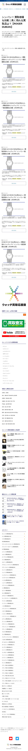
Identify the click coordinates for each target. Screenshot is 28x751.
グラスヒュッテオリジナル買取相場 (10, 564)
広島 (6, 415)
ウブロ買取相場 (6, 538)
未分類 (4, 711)
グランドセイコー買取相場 (8, 567)
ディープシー (5, 358)
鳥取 (12, 415)
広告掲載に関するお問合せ (6, 729)
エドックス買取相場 (7, 551)
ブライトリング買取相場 (8, 624)
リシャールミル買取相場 (8, 655)
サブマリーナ (5, 348)
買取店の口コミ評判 (7, 704)
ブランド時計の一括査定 (7, 673)
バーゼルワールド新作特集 (8, 709)
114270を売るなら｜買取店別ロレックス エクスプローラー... (16, 457)
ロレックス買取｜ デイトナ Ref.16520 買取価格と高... (16, 474)
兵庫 (12, 412)
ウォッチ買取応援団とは (10, 728)
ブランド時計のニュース (8, 683)
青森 (6, 395)
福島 (16, 395)
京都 (8, 412)
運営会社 (21, 729)
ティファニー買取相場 (7, 603)
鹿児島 (11, 423)
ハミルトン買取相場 (7, 613)
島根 (14, 415)
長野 (9, 404)
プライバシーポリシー (20, 728)
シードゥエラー (6, 356)
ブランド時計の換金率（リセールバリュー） (11, 680)
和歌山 (16, 412)
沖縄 (14, 423)
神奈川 (9, 401)
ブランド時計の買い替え (8, 675)
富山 (6, 406)
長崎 (10, 421)
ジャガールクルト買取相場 (8, 577)
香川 (6, 418)
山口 (10, 415)
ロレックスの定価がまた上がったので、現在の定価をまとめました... (15, 486)
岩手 (8, 395)
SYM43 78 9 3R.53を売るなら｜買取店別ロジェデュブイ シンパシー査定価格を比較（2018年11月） (14, 59)
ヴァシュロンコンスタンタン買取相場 (11, 544)
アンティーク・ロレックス (8, 380)
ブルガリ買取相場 (7, 631)
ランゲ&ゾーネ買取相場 (8, 652)
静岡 (6, 409)
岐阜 (8, 409)
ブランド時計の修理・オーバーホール (10, 698)
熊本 (6, 423)
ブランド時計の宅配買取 (7, 670)
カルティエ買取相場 (7, 562)
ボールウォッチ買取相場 (8, 644)
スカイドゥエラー (6, 373)
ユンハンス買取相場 (7, 649)
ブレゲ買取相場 (6, 634)
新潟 (11, 404)
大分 (12, 421)
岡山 (8, 415)
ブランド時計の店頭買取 (7, 665)
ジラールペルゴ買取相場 (8, 585)
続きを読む (14, 91)
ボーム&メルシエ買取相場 (8, 642)
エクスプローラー (6, 351)
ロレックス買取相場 (7, 533)
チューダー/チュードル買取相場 (9, 598)
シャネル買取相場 (7, 580)
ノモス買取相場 (6, 606)
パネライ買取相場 (7, 611)
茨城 (6, 398)
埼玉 (12, 401)
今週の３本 (5, 696)
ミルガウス (5, 361)
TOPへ (2, 728)
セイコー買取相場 (6, 590)
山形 (14, 395)
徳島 (10, 418)
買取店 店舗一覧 (6, 716)
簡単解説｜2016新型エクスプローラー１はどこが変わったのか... (15, 446)
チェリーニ (5, 378)
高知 (12, 418)
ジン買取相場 (6, 587)
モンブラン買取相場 (7, 647)
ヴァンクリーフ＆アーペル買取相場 (10, 546)
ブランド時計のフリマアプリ (8, 678)
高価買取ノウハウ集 (7, 688)
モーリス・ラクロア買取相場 (8, 714)
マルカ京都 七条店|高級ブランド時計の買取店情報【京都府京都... (16, 469)
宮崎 (9, 423)
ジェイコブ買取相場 (7, 572)
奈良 (14, 412)
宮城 (10, 395)
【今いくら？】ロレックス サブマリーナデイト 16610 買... (15, 463)
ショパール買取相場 (7, 582)
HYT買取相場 (5, 549)
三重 (12, 409)
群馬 (11, 398)
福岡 (6, 421)
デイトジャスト (6, 363)
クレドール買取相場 (7, 569)
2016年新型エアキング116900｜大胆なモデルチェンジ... (15, 480)
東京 (6, 401)
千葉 (14, 401)
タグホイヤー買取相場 (7, 595)
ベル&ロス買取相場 (7, 639)
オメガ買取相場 (6, 536)
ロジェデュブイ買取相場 (8, 660)
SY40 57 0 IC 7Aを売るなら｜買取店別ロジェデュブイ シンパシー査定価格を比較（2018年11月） (14, 244)
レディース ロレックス (7, 383)
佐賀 (8, 421)
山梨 (6, 404)
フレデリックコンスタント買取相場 (10, 636)
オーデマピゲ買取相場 (7, 557)
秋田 (12, 395)
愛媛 (8, 418)
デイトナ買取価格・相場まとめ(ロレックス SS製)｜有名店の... (15, 434)
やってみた (5, 701)
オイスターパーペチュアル (8, 366)
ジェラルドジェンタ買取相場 (9, 575)
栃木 (9, 398)
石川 (8, 406)
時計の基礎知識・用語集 (8, 706)
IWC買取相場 (6, 541)
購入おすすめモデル (7, 691)
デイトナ (5, 346)
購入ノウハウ (5, 693)
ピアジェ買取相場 (7, 618)
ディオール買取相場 (7, 600)
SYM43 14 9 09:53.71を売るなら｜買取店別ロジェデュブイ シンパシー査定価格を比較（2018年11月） (14, 197)
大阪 (10, 412)
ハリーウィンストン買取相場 (9, 616)
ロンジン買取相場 (7, 662)
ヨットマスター (6, 370)
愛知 (10, 409)
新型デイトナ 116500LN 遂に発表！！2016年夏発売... (15, 452)
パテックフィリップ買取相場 (9, 608)
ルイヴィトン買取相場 (7, 657)
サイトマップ (15, 729)
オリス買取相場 (6, 559)
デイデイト (5, 375)
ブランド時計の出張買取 (7, 667)
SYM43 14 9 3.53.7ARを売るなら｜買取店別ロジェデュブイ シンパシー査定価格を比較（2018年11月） (14, 151)
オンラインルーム (4, 731)
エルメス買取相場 (6, 554)
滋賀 (6, 412)
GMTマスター (6, 353)
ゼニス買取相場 (6, 593)
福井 (10, 406)
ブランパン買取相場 (7, 629)
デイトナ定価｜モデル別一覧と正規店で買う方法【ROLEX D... (15, 440)
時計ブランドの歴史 (7, 686)
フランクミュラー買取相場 (8, 626)
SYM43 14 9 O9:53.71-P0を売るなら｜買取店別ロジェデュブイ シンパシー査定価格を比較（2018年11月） (14, 105)
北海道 (7, 392)
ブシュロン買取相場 (7, 621)
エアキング (5, 368)
